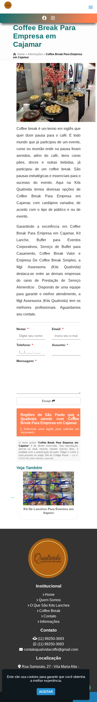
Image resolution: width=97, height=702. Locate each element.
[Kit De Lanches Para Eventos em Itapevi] (48, 488)
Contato (50, 616)
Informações (50, 621)
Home (50, 594)
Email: (57, 329)
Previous (13, 497)
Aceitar (46, 691)
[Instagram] (53, 18)
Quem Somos (50, 600)
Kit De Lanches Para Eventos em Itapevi (48, 511)
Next (73, 497)
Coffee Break (49, 611)
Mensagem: (26, 361)
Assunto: (60, 345)
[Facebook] (44, 18)
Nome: (22, 329)
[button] (91, 7)
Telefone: (24, 345)
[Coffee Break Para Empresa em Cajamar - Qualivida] (8, 5)
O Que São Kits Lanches (49, 605)
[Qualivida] (48, 558)
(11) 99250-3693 (51, 639)
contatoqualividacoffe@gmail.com (51, 649)
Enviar (47, 401)
